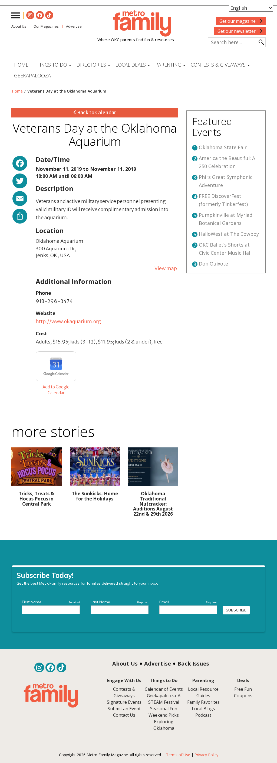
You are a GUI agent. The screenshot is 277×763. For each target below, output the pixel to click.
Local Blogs (203, 709)
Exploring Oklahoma (163, 725)
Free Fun (243, 689)
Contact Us (124, 715)
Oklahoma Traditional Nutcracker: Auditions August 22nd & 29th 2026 (153, 503)
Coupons (243, 696)
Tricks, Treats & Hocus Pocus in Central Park (36, 498)
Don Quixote (213, 263)
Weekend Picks (164, 715)
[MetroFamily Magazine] (135, 23)
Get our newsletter (237, 31)
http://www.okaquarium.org (68, 321)
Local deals (131, 64)
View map (165, 268)
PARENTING (169, 64)
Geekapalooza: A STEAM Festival (163, 699)
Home (21, 64)
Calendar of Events (164, 689)
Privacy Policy (206, 754)
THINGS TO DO (51, 64)
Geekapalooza (32, 75)
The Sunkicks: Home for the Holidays (95, 496)
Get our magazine (238, 21)
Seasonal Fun (163, 709)
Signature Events (124, 702)
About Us (18, 26)
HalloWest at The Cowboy (229, 234)
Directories (92, 64)
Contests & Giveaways (219, 64)
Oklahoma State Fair (223, 147)
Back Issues (193, 663)
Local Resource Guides (203, 692)
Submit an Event (124, 709)
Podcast (203, 715)
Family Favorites (203, 702)
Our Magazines (46, 26)
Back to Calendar (96, 112)
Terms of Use (178, 754)
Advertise (157, 663)
